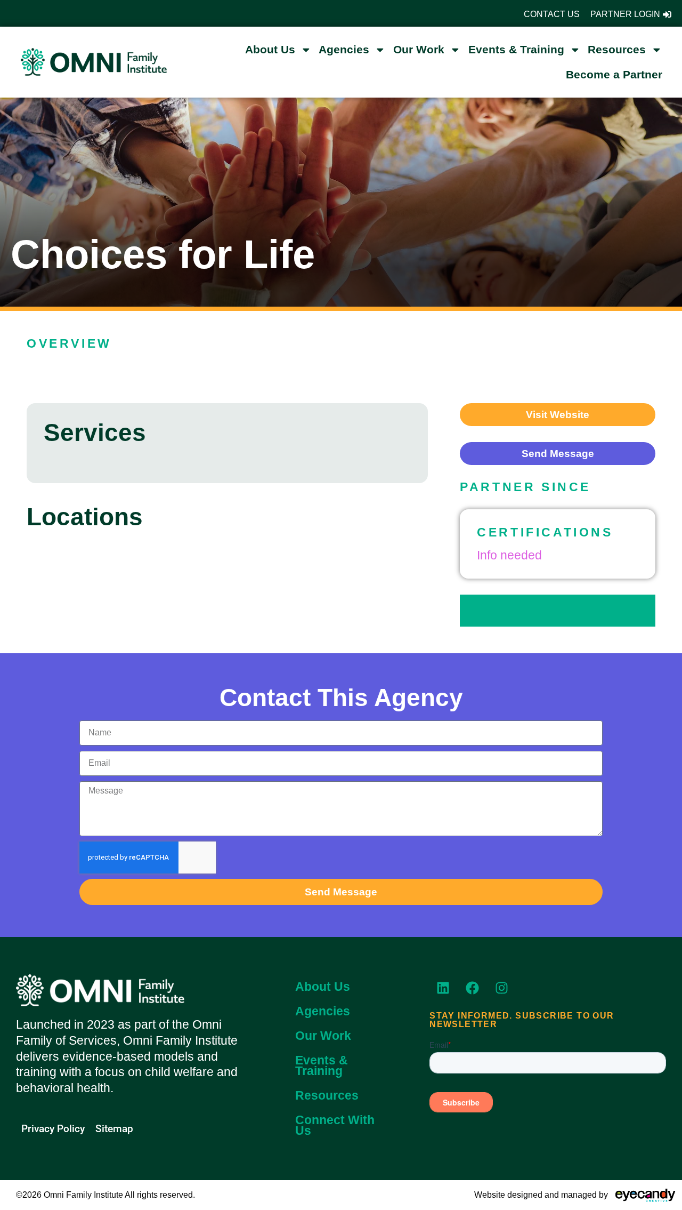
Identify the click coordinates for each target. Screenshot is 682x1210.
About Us (270, 49)
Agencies (344, 49)
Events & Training (516, 49)
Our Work (418, 49)
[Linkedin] (442, 987)
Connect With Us (335, 1125)
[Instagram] (501, 987)
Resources (617, 49)
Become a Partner (614, 74)
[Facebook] (472, 987)
